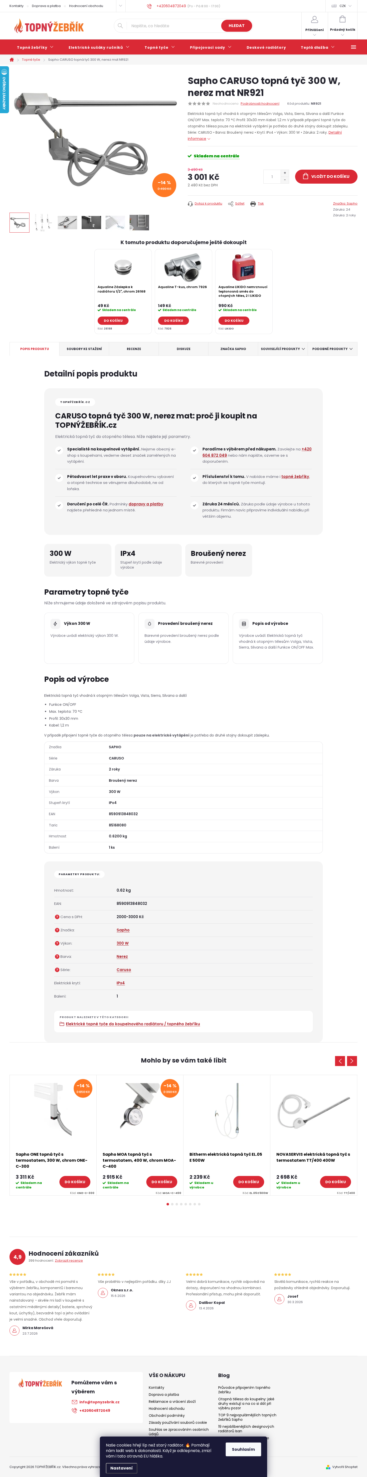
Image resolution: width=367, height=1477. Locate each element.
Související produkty (280, 349)
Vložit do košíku (330, 176)
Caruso (124, 969)
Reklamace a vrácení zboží (172, 1401)
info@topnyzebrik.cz (99, 1402)
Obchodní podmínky (167, 1415)
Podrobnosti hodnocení (260, 104)
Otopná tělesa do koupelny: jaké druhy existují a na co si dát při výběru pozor (246, 1404)
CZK (343, 5)
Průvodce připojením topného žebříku (244, 1390)
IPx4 (121, 983)
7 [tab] (194, 1204)
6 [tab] (190, 1204)
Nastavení (121, 1468)
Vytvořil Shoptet (345, 1467)
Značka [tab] (233, 349)
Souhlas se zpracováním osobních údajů (179, 1432)
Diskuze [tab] (183, 349)
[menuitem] (35, 47)
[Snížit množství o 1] (285, 180)
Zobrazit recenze (69, 1260)
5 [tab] (185, 1204)
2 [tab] (172, 1204)
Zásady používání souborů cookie (178, 1422)
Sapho (123, 930)
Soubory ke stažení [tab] (84, 349)
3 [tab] (177, 1204)
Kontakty (16, 5)
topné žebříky (295, 476)
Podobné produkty (330, 349)
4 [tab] (181, 1204)
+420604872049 (94, 1410)
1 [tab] (168, 1204)
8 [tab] (199, 1204)
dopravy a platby (146, 504)
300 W (123, 943)
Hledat (237, 25)
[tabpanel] (123, 291)
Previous (340, 1061)
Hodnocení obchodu (86, 5)
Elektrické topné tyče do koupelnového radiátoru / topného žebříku (133, 1024)
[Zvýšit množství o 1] (285, 173)
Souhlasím (243, 1449)
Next (352, 1061)
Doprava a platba (46, 5)
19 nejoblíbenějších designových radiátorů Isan (246, 1429)
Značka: (345, 203)
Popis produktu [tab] (34, 349)
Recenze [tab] (134, 349)
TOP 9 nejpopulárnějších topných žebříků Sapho (247, 1417)
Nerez (122, 956)
